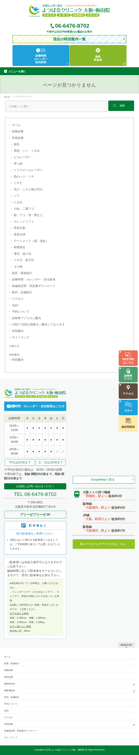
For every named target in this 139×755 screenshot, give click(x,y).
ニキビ (18, 182)
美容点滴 (19, 234)
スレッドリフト (24, 221)
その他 (18, 266)
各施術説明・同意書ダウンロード (33, 285)
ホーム (16, 125)
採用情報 (8, 724)
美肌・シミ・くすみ (27, 150)
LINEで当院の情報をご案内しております (38, 324)
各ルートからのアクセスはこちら (103, 544)
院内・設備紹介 (22, 292)
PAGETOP (126, 645)
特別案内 (18, 330)
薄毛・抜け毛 (22, 253)
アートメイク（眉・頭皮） (31, 240)
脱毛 (17, 144)
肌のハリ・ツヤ (24, 176)
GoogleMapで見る (103, 479)
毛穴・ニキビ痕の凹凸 (28, 189)
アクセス (18, 298)
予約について (20, 311)
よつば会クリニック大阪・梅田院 (68, 749)
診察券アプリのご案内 (26, 318)
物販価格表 (9, 690)
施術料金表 (9, 684)
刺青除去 (19, 247)
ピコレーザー (22, 157)
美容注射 (19, 227)
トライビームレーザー (28, 170)
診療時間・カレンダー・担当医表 (33, 279)
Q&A (15, 305)
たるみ (18, 202)
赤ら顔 (18, 163)
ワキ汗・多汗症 (24, 260)
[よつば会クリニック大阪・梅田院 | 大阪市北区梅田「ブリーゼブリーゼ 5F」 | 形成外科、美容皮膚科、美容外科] (69, 12)
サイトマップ (20, 337)
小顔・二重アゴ (24, 208)
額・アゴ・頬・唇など (28, 215)
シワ (17, 195)
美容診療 (18, 137)
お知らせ (14, 345)
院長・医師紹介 (22, 273)
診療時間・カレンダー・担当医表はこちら (36, 406)
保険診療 (18, 131)
